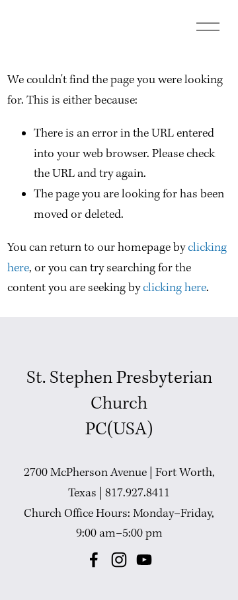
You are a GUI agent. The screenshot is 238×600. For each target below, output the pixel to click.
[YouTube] (144, 560)
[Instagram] (119, 560)
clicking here (174, 288)
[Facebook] (94, 560)
